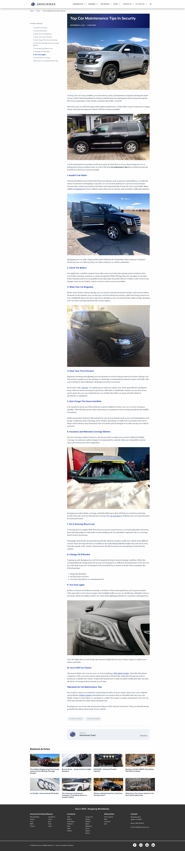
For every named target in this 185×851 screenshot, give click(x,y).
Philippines (88, 826)
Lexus (50, 826)
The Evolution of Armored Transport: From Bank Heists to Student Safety (74, 795)
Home (32, 11)
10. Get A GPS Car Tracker (41, 58)
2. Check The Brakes (40, 31)
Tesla (49, 824)
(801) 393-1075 (139, 823)
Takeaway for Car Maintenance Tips (45, 61)
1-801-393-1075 (140, 4)
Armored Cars (78, 4)
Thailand (70, 824)
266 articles (143, 735)
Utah (68, 817)
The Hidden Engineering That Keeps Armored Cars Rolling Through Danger (44, 771)
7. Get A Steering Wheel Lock (43, 48)
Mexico (69, 819)
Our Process (105, 4)
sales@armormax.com (142, 827)
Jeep (49, 821)
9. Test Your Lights (39, 55)
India (68, 826)
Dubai (87, 824)
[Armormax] (43, 4)
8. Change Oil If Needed (41, 52)
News (38, 11)
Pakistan (88, 821)
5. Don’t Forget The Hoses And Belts (45, 40)
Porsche (32, 826)
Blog (105, 819)
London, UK (89, 817)
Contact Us (127, 4)
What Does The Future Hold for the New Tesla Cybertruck (139, 794)
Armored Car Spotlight (93, 718)
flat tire (85, 388)
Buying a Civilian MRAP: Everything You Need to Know (139, 770)
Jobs (105, 824)
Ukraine (87, 819)
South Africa (71, 821)
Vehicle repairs (85, 695)
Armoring (91, 4)
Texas (69, 828)
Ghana (87, 833)
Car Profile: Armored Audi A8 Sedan (44, 793)
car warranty (115, 516)
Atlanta (69, 831)
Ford (31, 821)
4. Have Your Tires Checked (42, 37)
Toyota (32, 819)
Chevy (50, 819)
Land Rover (51, 817)
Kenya (87, 828)
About (115, 4)
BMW (31, 824)
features (79, 189)
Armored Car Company (75, 718)
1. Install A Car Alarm (40, 28)
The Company (108, 817)
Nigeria (87, 831)
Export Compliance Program (65, 845)
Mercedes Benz (34, 817)
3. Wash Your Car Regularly (42, 34)
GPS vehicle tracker (121, 673)
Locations (107, 821)
